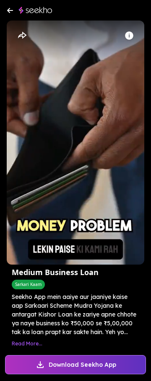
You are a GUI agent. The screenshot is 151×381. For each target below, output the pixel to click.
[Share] (21, 35)
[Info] (129, 35)
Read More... (27, 343)
